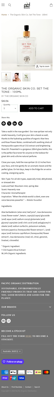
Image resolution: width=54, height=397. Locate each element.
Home (4, 14)
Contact (28, 387)
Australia (10, 351)
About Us (4, 387)
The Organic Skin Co (16, 96)
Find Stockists (17, 387)
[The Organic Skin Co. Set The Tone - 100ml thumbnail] (6, 77)
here (28, 336)
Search (37, 387)
